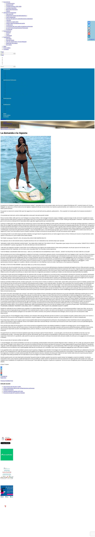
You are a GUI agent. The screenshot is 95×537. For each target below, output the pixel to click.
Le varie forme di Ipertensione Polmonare (17, 28)
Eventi (7, 34)
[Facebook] (47, 367)
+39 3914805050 (9, 415)
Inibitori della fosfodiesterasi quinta (15, 23)
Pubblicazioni (6, 37)
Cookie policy (6, 423)
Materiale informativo (12, 43)
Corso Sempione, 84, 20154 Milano (12, 413)
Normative (9, 44)
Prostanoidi (9, 29)
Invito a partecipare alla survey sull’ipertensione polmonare (18, 388)
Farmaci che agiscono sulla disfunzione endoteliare (19, 18)
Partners (8, 32)
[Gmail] (47, 373)
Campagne (9, 35)
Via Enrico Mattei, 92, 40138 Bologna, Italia (14, 403)
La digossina (9, 25)
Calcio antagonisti (10, 17)
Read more (3, 378)
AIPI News (8, 38)
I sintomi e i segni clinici (12, 22)
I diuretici (8, 20)
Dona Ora (3, 119)
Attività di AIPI (9, 5)
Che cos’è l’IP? (9, 14)
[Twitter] (47, 368)
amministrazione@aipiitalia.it (10, 416)
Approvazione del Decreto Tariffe (12, 386)
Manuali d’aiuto (10, 40)
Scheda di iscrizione (8, 389)
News (4, 46)
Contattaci (6, 49)
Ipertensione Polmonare (9, 12)
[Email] (47, 370)
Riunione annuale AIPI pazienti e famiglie (14, 393)
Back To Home (4, 127)
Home (4, 122)
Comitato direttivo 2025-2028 (13, 6)
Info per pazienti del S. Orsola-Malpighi (16, 41)
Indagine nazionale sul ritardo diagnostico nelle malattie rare (21, 500)
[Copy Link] (47, 371)
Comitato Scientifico (11, 8)
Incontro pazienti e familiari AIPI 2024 (13, 391)
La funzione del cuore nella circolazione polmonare (19, 26)
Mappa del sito (7, 424)
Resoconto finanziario (12, 9)
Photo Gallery (6, 48)
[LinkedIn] (47, 374)
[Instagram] (4, 376)
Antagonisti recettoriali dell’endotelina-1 (16, 15)
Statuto (8, 11)
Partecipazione (7, 31)
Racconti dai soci (7, 123)
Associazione (6, 2)
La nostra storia (10, 3)
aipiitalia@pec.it (7, 406)
